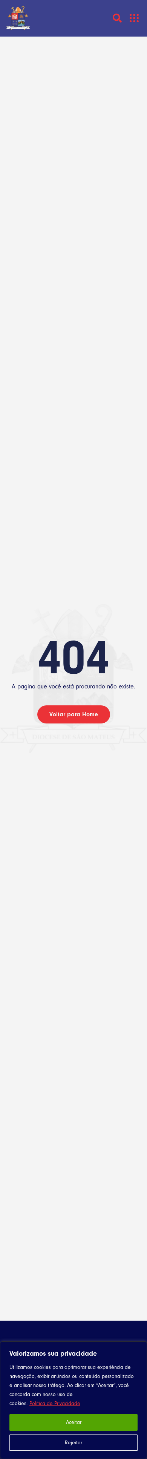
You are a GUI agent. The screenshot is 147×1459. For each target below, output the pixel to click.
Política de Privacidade (54, 1403)
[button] (134, 18)
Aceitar (73, 1422)
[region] (73, 1400)
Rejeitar (73, 1442)
